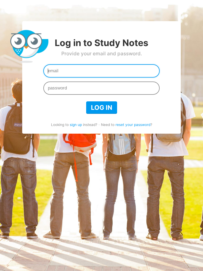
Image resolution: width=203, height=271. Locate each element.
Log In (101, 107)
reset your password (133, 125)
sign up (76, 125)
